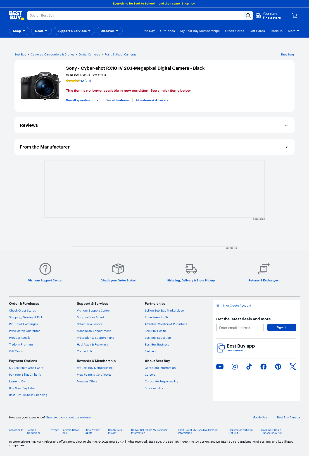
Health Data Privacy (115, 431)
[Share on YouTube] (219, 366)
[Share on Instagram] (234, 366)
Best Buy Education (158, 337)
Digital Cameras (89, 54)
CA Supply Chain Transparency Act (271, 431)
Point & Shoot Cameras (120, 54)
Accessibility (16, 430)
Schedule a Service (89, 324)
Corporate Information (160, 368)
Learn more (235, 350)
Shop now (188, 3)
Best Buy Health (155, 331)
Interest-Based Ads (70, 431)
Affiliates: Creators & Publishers (166, 324)
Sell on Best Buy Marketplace (164, 310)
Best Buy (20, 54)
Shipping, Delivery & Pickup (27, 317)
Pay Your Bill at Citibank (25, 374)
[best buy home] (16, 15)
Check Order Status (22, 310)
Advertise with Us (156, 317)
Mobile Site (259, 417)
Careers (150, 374)
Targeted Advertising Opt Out (240, 431)
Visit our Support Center (93, 310)
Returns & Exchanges (23, 324)
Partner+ (151, 351)
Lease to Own (18, 381)
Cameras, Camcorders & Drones (52, 54)
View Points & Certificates (94, 374)
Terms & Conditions (33, 431)
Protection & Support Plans (95, 337)
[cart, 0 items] (294, 15)
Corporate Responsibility (161, 381)
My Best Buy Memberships (94, 368)
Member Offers (87, 381)
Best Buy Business (157, 344)
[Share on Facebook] (263, 366)
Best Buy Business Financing (28, 395)
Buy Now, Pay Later (22, 388)
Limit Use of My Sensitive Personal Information (198, 431)
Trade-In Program (21, 344)
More (291, 31)
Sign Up (281, 327)
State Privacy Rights (92, 431)
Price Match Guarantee (24, 331)
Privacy (54, 430)
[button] (268, 16)
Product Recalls (19, 337)
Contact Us (84, 351)
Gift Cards (16, 351)
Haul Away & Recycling (92, 344)
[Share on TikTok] (249, 366)
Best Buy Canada (288, 417)
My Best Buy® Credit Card (26, 368)
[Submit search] (248, 15)
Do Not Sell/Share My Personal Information (149, 431)
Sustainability (154, 388)
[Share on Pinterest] (278, 366)
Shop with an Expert (90, 317)
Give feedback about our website (68, 417)
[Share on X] (292, 366)
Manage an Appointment (94, 331)
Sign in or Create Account (233, 305)
